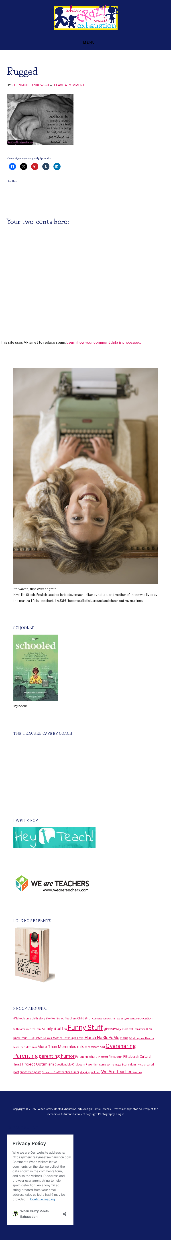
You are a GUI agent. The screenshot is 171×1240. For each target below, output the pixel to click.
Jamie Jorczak (102, 1109)
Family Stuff (52, 1028)
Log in (120, 1114)
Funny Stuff (85, 1027)
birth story (38, 1018)
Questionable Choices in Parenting (76, 1064)
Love (80, 1038)
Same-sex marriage (110, 1064)
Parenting (25, 1056)
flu (65, 1029)
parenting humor (57, 1056)
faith (16, 1029)
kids (149, 1029)
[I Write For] (54, 847)
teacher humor (69, 1072)
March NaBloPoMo (101, 1037)
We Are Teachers (117, 1071)
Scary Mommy (131, 1064)
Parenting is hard (86, 1056)
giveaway (112, 1028)
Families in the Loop (30, 1029)
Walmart (95, 1072)
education (145, 1018)
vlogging (85, 1072)
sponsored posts (30, 1072)
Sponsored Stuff (51, 1072)
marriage (126, 1038)
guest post (127, 1029)
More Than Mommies (25, 1047)
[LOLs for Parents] (34, 981)
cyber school (130, 1018)
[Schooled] (35, 700)
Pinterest (103, 1056)
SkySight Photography (100, 1114)
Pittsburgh (115, 1056)
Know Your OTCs (23, 1038)
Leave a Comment (69, 85)
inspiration (140, 1029)
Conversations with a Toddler (107, 1018)
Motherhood (96, 1047)
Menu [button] (89, 42)
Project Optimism (38, 1064)
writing (138, 1072)
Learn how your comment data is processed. (103, 342)
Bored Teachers (67, 1018)
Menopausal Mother (143, 1038)
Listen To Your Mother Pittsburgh (56, 1038)
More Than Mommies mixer (62, 1046)
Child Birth (84, 1018)
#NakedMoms (22, 1018)
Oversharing (121, 1046)
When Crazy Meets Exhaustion (85, 17)
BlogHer (51, 1018)
